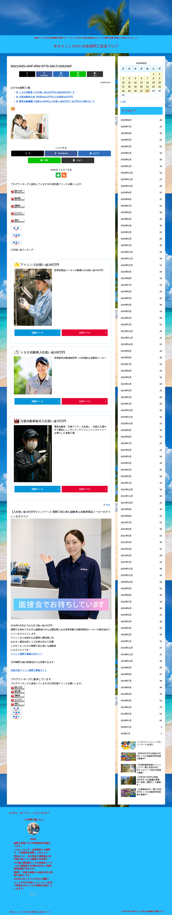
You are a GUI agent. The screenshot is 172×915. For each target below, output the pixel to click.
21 (147, 86)
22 (153, 86)
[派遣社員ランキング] (18, 206)
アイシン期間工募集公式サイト (26, 654)
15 (153, 82)
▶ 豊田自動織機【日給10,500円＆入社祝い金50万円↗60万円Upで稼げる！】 (55, 101)
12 (135, 82)
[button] (95, 74)
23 (159, 86)
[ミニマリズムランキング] (18, 213)
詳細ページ (37, 332)
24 (123, 91)
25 (129, 91)
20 (141, 86)
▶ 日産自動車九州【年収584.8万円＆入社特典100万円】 (45, 97)
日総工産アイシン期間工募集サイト (29, 670)
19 (135, 86)
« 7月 (123, 101)
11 (129, 82)
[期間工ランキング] (18, 220)
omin (33, 838)
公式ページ (84, 332)
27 (141, 91)
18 (129, 86)
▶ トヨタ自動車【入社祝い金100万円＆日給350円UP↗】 (45, 92)
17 (123, 86)
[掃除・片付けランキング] (18, 191)
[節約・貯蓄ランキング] (18, 198)
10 (123, 82)
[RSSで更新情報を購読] (63, 175)
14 (147, 82)
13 (141, 82)
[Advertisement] (75, 17)
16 (159, 82)
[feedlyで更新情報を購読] (58, 175)
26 (135, 91)
